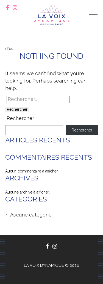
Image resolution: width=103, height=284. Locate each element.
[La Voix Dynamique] (51, 14)
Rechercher (20, 118)
